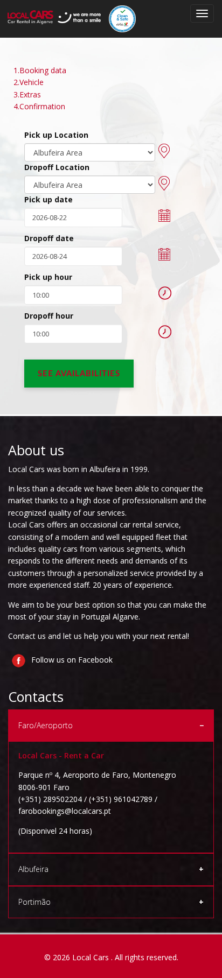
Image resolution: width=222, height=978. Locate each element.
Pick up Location (56, 135)
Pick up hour (48, 277)
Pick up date (48, 199)
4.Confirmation (39, 106)
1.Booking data (39, 70)
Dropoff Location (56, 167)
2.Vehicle (28, 82)
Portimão (34, 902)
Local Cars (91, 957)
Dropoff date (49, 238)
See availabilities (79, 374)
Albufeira (33, 869)
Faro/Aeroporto (45, 725)
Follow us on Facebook (71, 660)
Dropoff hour (48, 316)
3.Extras (27, 94)
